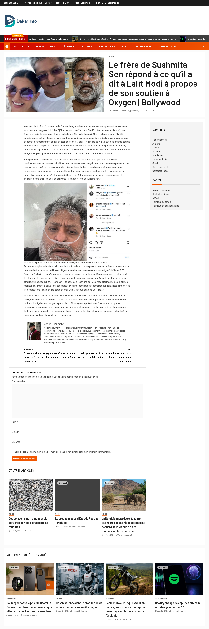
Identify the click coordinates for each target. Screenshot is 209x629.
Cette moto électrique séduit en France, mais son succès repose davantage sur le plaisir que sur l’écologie (106, 39)
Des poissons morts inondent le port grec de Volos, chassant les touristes (28, 523)
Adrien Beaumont (118, 111)
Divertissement (142, 46)
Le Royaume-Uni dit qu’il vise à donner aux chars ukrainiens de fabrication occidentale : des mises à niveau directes (104, 355)
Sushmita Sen (71, 295)
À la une (40, 46)
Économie (69, 46)
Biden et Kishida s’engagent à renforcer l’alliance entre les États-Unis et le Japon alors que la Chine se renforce (50, 355)
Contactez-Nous (52, 3)
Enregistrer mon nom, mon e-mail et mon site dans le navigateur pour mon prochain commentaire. (63, 452)
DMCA (66, 3)
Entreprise (110, 598)
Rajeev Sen (42, 149)
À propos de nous (33, 3)
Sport (124, 46)
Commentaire (19, 381)
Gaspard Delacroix (30, 615)
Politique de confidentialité (106, 3)
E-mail (15, 432)
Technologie (11, 598)
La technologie (106, 46)
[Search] (203, 46)
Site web (16, 442)
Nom (15, 422)
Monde (54, 46)
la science (86, 46)
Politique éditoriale (81, 3)
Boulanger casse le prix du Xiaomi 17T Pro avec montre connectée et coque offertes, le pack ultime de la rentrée (29, 607)
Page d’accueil (21, 46)
